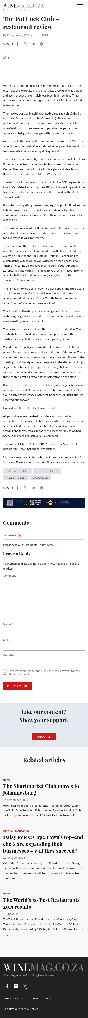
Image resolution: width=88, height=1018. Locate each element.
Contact (48, 998)
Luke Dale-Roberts (17, 471)
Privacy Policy (13, 998)
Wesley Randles (16, 477)
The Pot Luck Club (47, 471)
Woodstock (40, 477)
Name (7, 624)
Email (7, 639)
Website (8, 655)
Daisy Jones (14, 35)
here (49, 544)
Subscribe (44, 736)
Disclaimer (33, 998)
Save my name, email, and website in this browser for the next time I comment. (41, 672)
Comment (10, 575)
